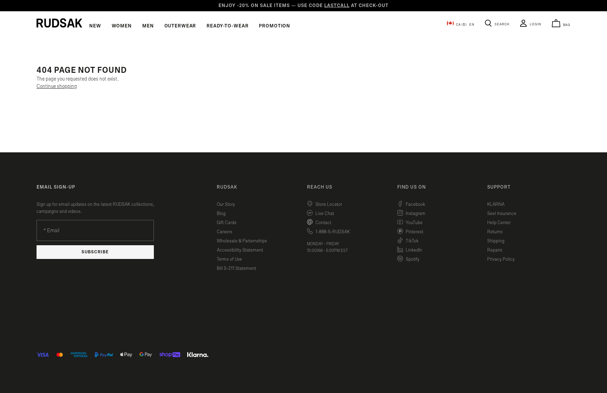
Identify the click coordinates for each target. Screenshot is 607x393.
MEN (148, 26)
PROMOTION (274, 26)
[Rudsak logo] (59, 22)
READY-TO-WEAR (227, 26)
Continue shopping (57, 86)
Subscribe (95, 252)
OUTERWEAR (180, 26)
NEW (95, 26)
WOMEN (122, 26)
